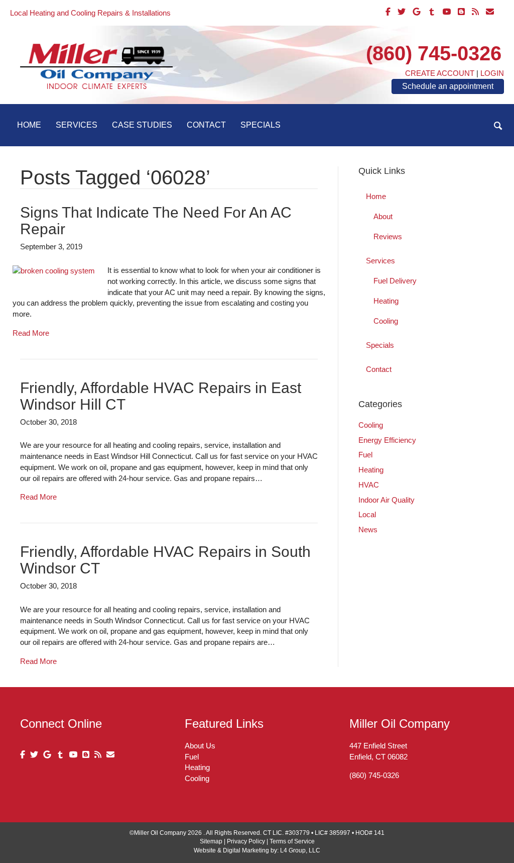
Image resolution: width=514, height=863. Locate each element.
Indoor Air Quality (386, 500)
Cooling (385, 321)
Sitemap (211, 841)
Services (76, 125)
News (367, 529)
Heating (386, 301)
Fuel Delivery (395, 280)
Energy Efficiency (387, 440)
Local (367, 514)
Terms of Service (292, 841)
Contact (206, 125)
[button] (498, 126)
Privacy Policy (246, 841)
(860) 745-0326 (433, 53)
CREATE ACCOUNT (439, 73)
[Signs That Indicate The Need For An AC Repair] (54, 270)
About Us (200, 745)
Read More (31, 333)
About (383, 216)
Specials (260, 125)
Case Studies (142, 125)
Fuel (365, 454)
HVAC (368, 485)
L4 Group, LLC (300, 850)
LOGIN (492, 73)
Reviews (387, 236)
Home (29, 125)
